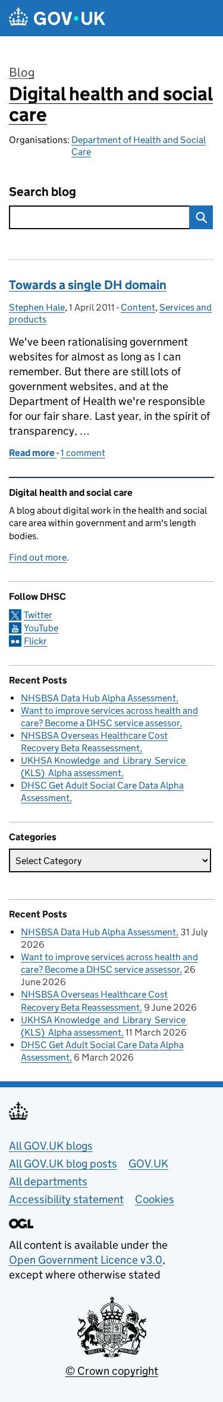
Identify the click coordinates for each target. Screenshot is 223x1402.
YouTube (41, 628)
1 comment (83, 452)
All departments (48, 1181)
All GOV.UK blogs (51, 1146)
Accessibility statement (66, 1199)
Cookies (154, 1199)
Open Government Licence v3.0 (85, 1260)
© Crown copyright (111, 1371)
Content (138, 307)
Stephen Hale (37, 307)
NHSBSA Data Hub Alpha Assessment (98, 698)
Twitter (38, 615)
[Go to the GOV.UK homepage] (57, 18)
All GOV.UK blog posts (63, 1163)
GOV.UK (148, 1163)
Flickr (35, 641)
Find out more (38, 557)
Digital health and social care (111, 104)
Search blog (42, 192)
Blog (21, 72)
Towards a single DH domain (88, 285)
